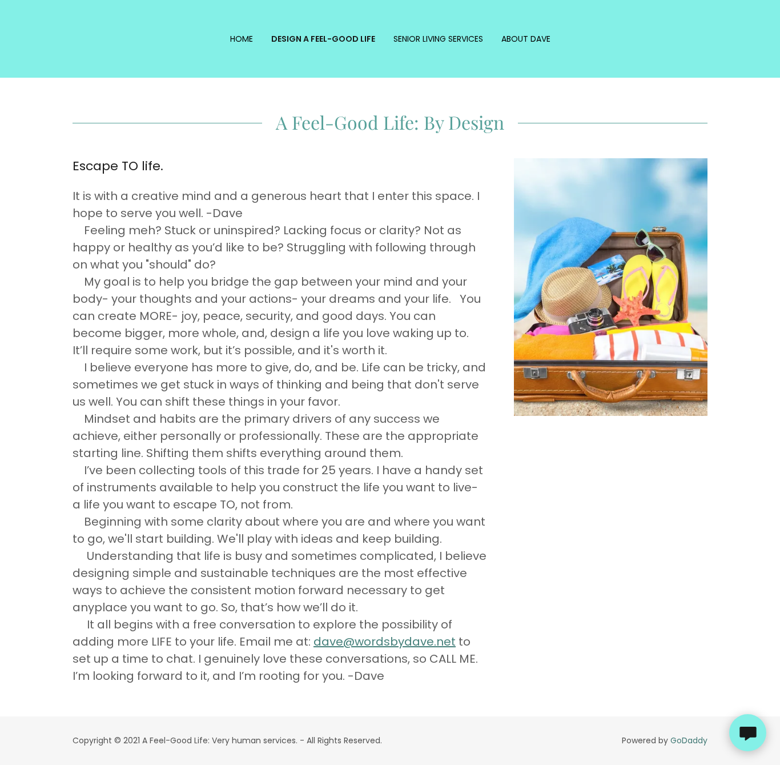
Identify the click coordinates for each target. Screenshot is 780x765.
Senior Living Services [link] (438, 39)
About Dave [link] (525, 39)
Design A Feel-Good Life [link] (323, 39)
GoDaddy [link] (688, 740)
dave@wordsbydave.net (384, 642)
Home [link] (241, 39)
